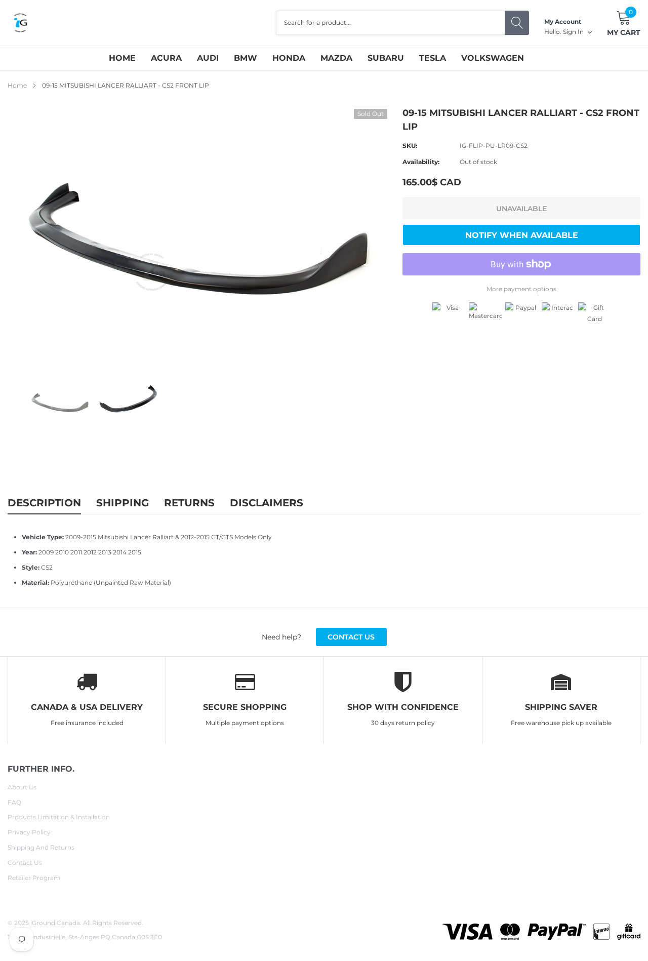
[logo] (20, 22)
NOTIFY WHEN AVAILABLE (521, 235)
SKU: (409, 145)
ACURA (166, 58)
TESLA (432, 58)
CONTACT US (351, 637)
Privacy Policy (29, 832)
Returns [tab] (189, 503)
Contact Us (25, 862)
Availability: (420, 162)
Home (122, 58)
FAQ (14, 802)
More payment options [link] (521, 289)
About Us (22, 787)
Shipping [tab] (122, 503)
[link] (60, 402)
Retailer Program (34, 878)
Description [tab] (44, 503)
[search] (517, 23)
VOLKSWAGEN (492, 58)
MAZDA (336, 58)
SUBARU (386, 58)
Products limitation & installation (59, 817)
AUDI (208, 58)
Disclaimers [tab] (266, 503)
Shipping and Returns (41, 847)
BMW (245, 58)
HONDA (288, 58)
